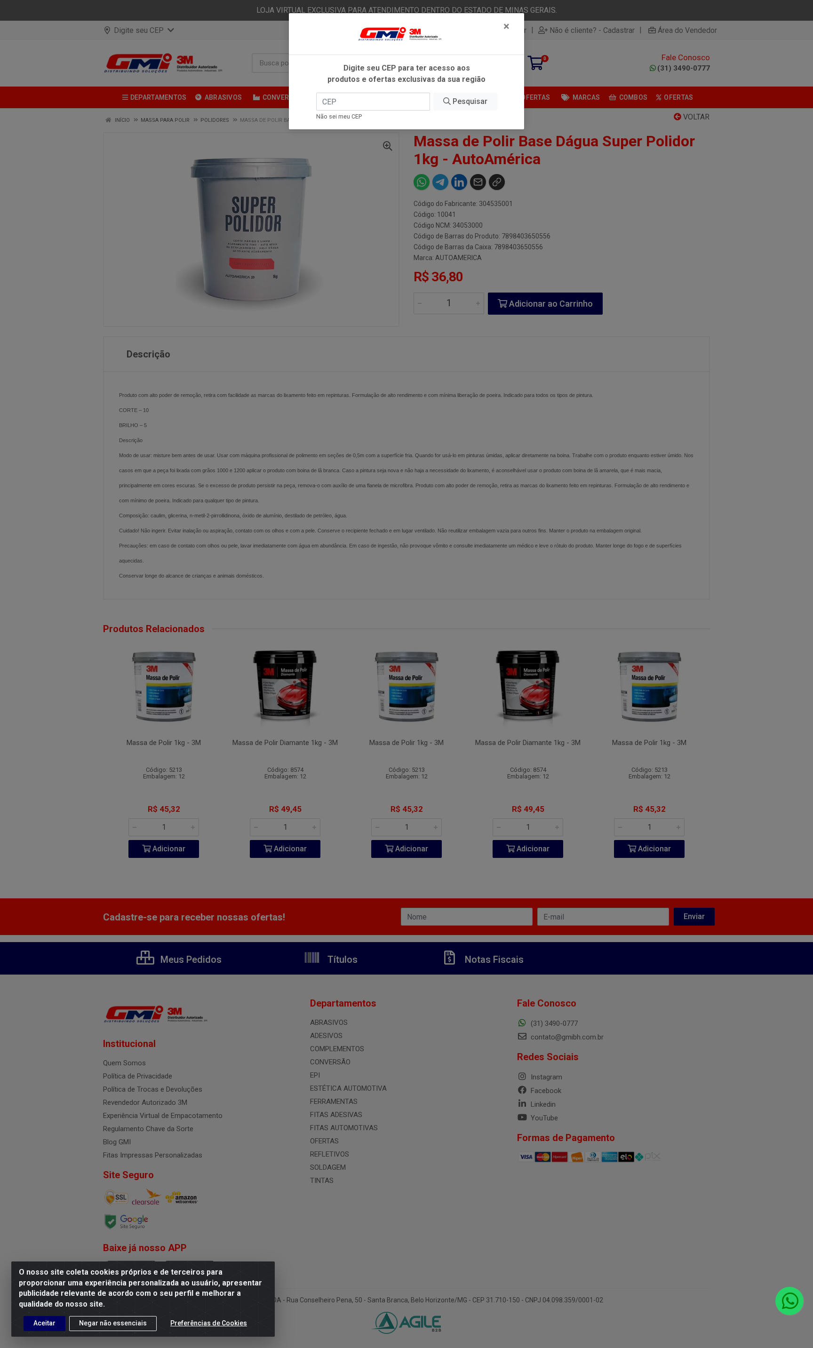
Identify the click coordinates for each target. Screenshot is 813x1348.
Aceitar (44, 1323)
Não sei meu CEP (339, 116)
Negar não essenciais (113, 1323)
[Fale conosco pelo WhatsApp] (789, 1301)
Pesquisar (469, 101)
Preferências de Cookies (208, 1323)
